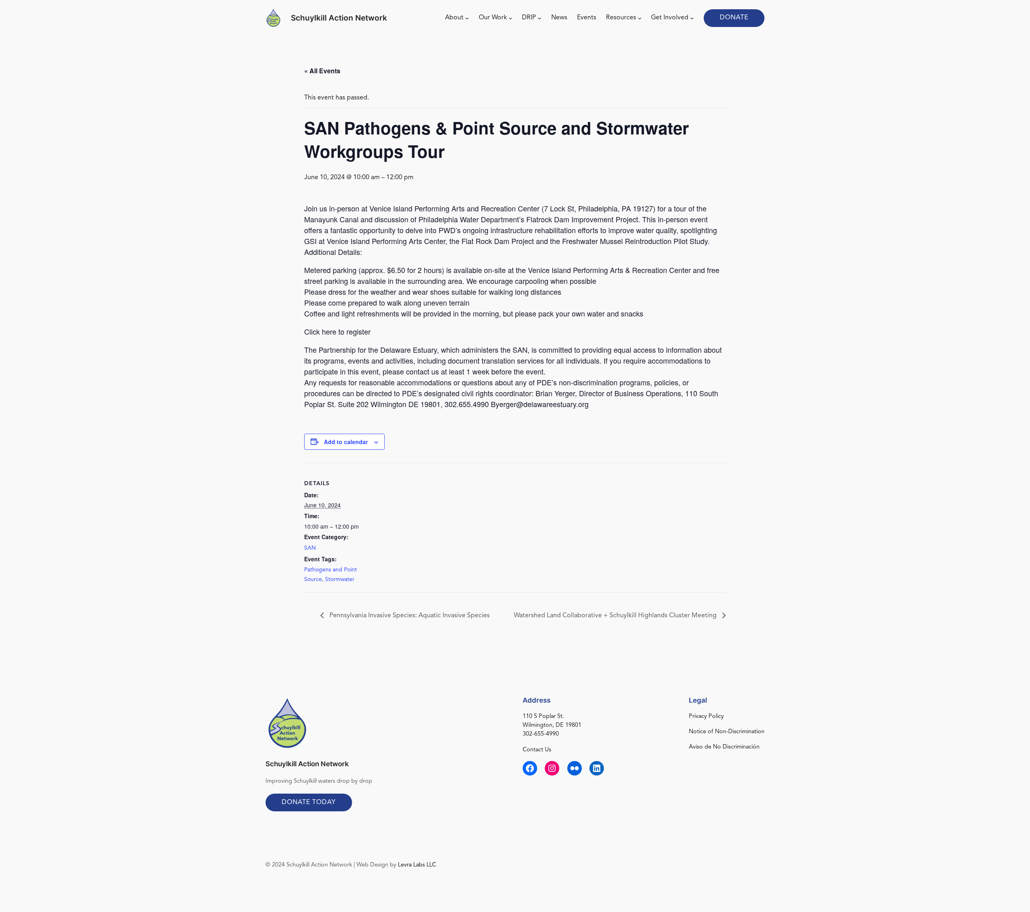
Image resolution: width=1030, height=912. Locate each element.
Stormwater (339, 579)
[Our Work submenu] (511, 18)
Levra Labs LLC (417, 865)
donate (734, 17)
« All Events (322, 70)
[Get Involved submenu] (692, 18)
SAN (310, 548)
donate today (309, 802)
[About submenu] (467, 18)
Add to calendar (346, 442)
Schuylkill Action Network (339, 18)
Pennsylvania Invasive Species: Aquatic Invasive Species (409, 615)
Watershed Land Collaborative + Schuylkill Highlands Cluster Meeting (616, 615)
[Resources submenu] (640, 18)
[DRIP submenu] (540, 18)
